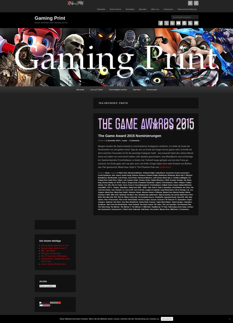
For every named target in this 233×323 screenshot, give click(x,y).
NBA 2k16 (115, 195)
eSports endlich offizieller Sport (53, 264)
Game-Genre (115, 9)
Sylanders (188, 202)
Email (196, 23)
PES (115, 197)
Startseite (101, 9)
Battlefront (163, 175)
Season (154, 200)
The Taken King (104, 207)
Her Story (186, 187)
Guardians (124, 187)
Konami (118, 190)
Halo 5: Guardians (165, 187)
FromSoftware (155, 185)
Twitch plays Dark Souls (177, 207)
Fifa (109, 185)
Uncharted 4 (106, 209)
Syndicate (102, 204)
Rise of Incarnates (111, 200)
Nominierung (143, 195)
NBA (108, 195)
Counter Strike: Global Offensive (151, 180)
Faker (176, 183)
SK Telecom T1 (171, 200)
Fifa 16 (114, 185)
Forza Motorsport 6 (142, 185)
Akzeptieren (167, 319)
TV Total (164, 207)
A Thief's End (122, 173)
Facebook (160, 23)
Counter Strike (132, 180)
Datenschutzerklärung (187, 9)
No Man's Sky (132, 195)
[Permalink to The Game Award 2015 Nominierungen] (146, 124)
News (107, 173)
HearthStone (177, 187)
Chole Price (112, 180)
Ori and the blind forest (180, 195)
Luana (124, 141)
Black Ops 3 (180, 175)
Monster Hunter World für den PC (54, 248)
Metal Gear (109, 192)
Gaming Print (50, 18)
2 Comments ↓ (135, 141)
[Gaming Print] (76, 3)
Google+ (172, 23)
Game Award (173, 185)
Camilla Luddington (180, 178)
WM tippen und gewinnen (51, 253)
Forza (125, 185)
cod (124, 180)
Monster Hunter (135, 192)
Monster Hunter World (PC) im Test (54, 246)
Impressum (168, 9)
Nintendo (122, 195)
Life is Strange (180, 190)
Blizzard (189, 175)
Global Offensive (185, 185)
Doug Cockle (133, 183)
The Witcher (115, 207)
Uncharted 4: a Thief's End (122, 209)
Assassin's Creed (172, 173)
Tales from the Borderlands (117, 204)
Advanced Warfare (135, 173)
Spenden (143, 9)
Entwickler (151, 183)
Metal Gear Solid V (121, 192)
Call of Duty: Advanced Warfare (140, 178)
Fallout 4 (182, 183)
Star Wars (117, 202)
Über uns (155, 9)
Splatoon (109, 202)
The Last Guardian (169, 204)
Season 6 (161, 200)
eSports (158, 183)
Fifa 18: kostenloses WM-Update (54, 256)
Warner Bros (164, 209)
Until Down (145, 209)
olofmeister (153, 195)
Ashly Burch (160, 173)
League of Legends (152, 190)
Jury (113, 190)
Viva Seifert (154, 209)
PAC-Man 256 (108, 197)
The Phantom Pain (184, 204)
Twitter (166, 23)
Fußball (164, 185)
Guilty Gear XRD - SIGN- (138, 187)
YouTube (178, 23)
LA (123, 190)
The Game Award (146, 204)
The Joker (158, 204)
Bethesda (171, 175)
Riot (186, 197)
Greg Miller (102, 187)
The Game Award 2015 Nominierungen (129, 136)
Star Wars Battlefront (130, 202)
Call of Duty (122, 178)
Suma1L (152, 202)
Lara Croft (129, 190)
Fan (105, 185)
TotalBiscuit (155, 207)
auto (113, 175)
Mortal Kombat (179, 192)
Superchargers (177, 202)
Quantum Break (170, 197)
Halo (149, 187)
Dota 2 (124, 183)
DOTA (119, 183)
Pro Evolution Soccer (146, 197)
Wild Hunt (174, 209)
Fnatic (120, 185)
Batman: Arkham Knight (148, 175)
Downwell (142, 183)
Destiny (173, 180)
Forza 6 (131, 185)
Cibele (120, 180)
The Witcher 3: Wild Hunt (141, 207)
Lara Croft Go (139, 190)
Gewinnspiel (152, 89)
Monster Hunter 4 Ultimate (152, 192)
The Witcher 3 (126, 207)
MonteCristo (167, 192)
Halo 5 (154, 187)
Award (118, 175)
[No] (229, 319)
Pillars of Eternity (130, 197)
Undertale (136, 209)
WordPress (184, 23)
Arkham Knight (149, 173)
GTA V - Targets (113, 187)
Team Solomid (133, 204)
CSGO (167, 180)
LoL (187, 190)
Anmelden (130, 9)
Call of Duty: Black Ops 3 (162, 178)
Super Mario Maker (163, 202)
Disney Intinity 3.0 (109, 183)
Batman (135, 175)
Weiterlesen (165, 167)
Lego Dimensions (167, 190)
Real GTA (180, 197)
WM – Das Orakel (48, 251)
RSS (190, 23)
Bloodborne (102, 178)
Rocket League (144, 200)
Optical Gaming (164, 195)
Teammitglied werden (118, 89)
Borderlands (112, 178)
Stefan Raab (143, 202)
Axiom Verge (126, 175)
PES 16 (120, 197)
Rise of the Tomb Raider (128, 200)
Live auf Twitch (96, 89)
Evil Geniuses (167, 183)
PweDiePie (159, 197)
